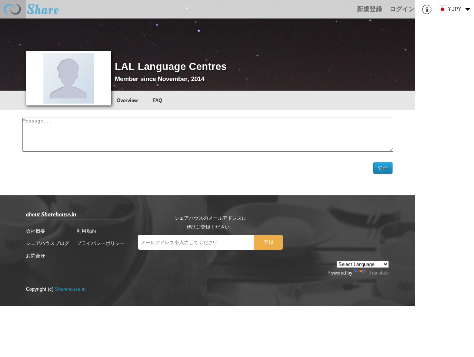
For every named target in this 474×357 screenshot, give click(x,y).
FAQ (157, 100)
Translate (379, 273)
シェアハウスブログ (47, 243)
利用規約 (86, 231)
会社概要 (35, 231)
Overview (127, 100)
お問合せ (35, 256)
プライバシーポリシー (101, 243)
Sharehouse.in (70, 289)
